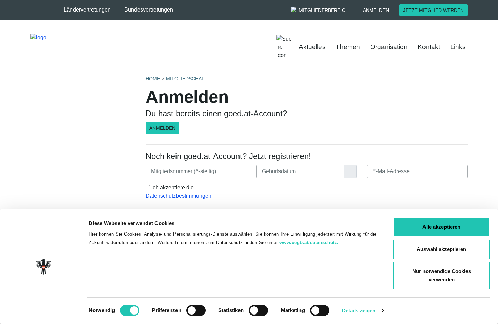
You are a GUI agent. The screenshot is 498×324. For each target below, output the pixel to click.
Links (458, 46)
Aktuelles (312, 46)
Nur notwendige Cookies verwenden (441, 275)
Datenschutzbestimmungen (178, 196)
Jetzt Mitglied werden (433, 10)
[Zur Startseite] (81, 47)
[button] (91, 10)
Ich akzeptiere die (178, 192)
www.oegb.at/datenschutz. (309, 242)
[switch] (196, 310)
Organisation (389, 46)
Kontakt (429, 46)
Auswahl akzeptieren (441, 249)
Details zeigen (358, 310)
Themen (348, 46)
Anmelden (376, 10)
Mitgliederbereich (324, 10)
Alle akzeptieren (441, 227)
